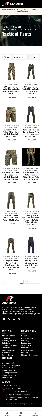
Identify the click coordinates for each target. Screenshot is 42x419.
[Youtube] (14, 319)
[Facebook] (19, 319)
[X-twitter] (9, 319)
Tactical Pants (13, 85)
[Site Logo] (11, 3)
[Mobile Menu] (2, 5)
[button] (7, 57)
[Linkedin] (4, 319)
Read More (12, 97)
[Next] (38, 282)
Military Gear (7, 83)
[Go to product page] (11, 71)
